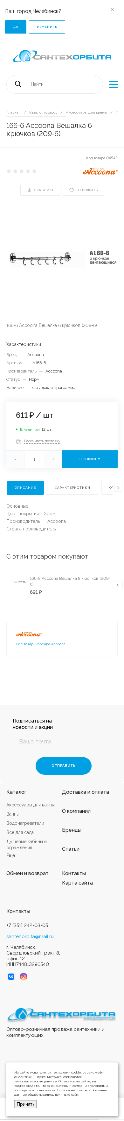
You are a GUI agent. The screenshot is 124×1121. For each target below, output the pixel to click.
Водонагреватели (25, 823)
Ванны (12, 814)
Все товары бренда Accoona (40, 644)
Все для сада (20, 832)
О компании (76, 811)
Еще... (12, 855)
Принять (25, 1104)
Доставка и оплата (85, 792)
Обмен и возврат (27, 873)
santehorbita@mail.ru (30, 936)
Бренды (71, 830)
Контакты (74, 873)
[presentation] (118, 488)
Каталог (16, 792)
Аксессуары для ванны (30, 804)
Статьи (70, 849)
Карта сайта (77, 883)
